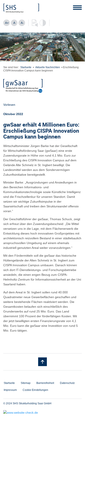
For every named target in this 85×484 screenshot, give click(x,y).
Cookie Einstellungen (35, 389)
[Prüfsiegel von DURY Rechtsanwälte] (42, 412)
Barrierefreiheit (45, 383)
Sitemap (26, 383)
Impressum (10, 389)
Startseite (25, 67)
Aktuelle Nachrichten (47, 67)
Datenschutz (67, 383)
